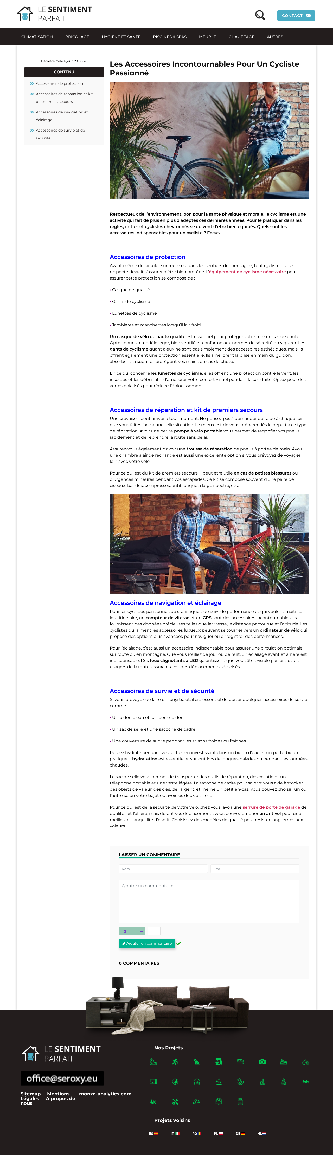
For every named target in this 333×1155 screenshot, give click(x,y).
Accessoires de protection (59, 83)
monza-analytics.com (105, 1094)
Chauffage (241, 36)
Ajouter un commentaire (149, 943)
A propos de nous (48, 1101)
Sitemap (31, 1094)
